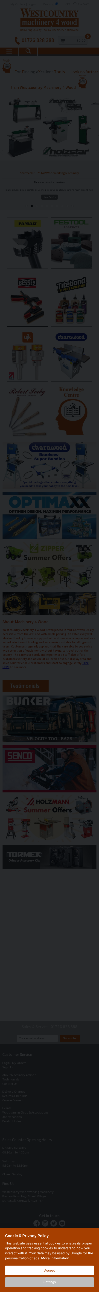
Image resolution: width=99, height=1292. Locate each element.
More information (55, 1258)
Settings (50, 1282)
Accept (49, 1270)
